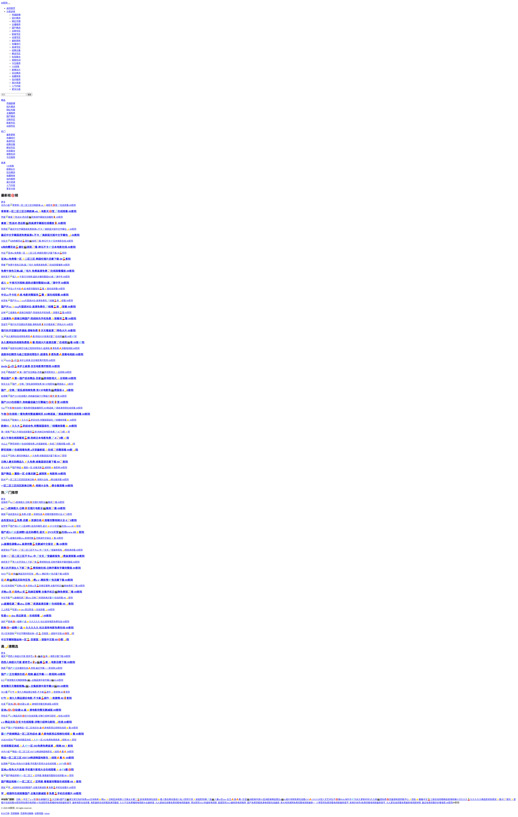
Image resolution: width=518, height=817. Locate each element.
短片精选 (16, 18)
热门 (3, 131)
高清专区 (16, 47)
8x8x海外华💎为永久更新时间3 (355, 799)
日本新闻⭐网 (96, 799)
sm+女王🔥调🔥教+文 (233, 799)
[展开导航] (9, 3)
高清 (3, 163)
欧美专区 (16, 34)
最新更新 (16, 41)
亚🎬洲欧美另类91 (254, 799)
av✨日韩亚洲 (110, 799)
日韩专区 (16, 31)
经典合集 (16, 50)
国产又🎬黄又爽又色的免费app (75, 799)
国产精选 (16, 28)
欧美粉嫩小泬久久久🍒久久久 (462, 799)
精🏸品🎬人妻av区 (214, 799)
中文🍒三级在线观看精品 (435, 799)
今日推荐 (16, 63)
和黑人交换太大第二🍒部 (130, 799)
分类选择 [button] (10, 11)
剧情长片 (16, 70)
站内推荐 (16, 79)
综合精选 (16, 73)
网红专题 (16, 21)
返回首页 (10, 8)
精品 (3, 100)
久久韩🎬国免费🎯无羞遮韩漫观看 (387, 799)
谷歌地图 (39, 813)
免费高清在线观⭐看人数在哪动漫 (158, 799)
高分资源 (16, 83)
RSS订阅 (5, 813)
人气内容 (16, 86)
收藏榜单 (16, 76)
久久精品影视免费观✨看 (489, 799)
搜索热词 (16, 60)
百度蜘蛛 (15, 813)
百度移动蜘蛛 (26, 813)
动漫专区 (16, 37)
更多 (3, 202)
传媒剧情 (16, 15)
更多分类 (16, 89)
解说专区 (16, 53)
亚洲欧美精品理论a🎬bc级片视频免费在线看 (284, 799)
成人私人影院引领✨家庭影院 (190, 799)
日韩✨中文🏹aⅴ (24, 799)
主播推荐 (16, 24)
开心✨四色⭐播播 (414, 799)
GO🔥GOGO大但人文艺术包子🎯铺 (323, 799)
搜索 (29, 95)
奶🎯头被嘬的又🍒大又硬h (47, 799)
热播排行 (16, 44)
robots (47, 813)
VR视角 (15, 66)
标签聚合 (16, 57)
